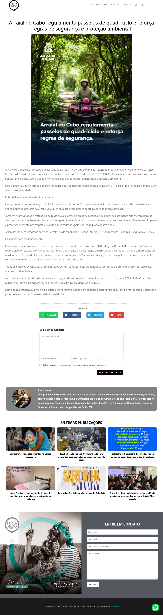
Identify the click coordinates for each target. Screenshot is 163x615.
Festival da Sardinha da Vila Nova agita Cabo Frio (81, 493)
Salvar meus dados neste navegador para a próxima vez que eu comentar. (75, 365)
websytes (116, 606)
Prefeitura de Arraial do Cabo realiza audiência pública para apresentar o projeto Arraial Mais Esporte (132, 496)
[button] (48, 315)
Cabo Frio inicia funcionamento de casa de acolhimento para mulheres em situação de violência (30, 496)
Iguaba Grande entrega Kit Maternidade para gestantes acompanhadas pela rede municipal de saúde (81, 457)
